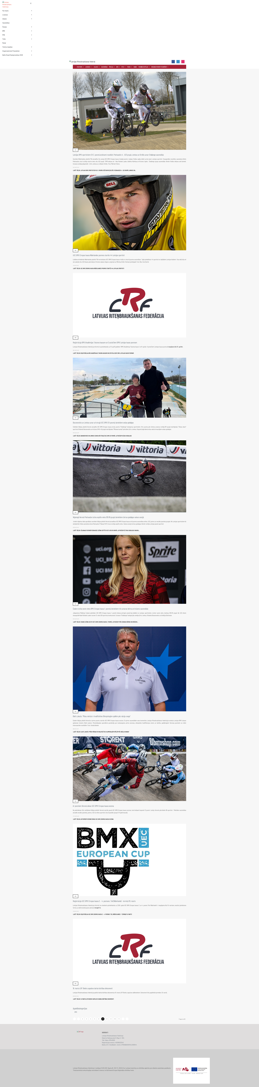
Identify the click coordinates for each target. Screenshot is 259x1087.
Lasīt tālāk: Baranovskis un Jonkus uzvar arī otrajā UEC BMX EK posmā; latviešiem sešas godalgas (102, 436)
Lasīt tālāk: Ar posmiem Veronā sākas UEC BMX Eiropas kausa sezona (93, 819)
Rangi (4, 43)
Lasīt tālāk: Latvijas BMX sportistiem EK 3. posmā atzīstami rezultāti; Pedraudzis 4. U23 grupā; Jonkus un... (104, 170)
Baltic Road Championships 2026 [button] (12, 55)
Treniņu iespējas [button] (7, 47)
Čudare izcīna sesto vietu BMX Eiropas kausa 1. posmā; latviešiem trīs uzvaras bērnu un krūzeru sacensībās (110, 608)
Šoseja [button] (4, 27)
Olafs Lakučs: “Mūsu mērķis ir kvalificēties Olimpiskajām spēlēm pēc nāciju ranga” (101, 716)
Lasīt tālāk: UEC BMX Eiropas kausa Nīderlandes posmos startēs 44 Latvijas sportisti (98, 268)
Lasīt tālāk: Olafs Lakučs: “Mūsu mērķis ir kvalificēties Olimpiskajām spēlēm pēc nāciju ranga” (101, 732)
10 (115, 1019)
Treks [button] (4, 39)
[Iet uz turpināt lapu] (123, 1019)
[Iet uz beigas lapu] (127, 1019)
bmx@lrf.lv (98, 908)
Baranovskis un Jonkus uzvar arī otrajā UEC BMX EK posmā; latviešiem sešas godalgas (103, 422)
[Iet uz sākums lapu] (74, 1019)
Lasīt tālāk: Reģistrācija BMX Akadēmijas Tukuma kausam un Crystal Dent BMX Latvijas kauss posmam (103, 353)
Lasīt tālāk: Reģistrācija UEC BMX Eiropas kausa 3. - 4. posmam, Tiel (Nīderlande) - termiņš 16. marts (102, 914)
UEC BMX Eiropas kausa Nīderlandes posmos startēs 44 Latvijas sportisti (99, 255)
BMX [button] (3, 31)
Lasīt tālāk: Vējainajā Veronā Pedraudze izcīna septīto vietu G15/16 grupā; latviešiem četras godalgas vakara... (106, 530)
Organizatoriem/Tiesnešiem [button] (11, 51)
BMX (75, 150)
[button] (31, 3)
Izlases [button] (4, 19)
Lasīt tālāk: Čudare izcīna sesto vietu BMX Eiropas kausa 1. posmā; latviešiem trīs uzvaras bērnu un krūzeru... (105, 622)
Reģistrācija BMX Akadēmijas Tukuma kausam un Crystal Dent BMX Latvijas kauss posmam (105, 342)
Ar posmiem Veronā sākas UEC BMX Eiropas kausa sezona (93, 806)
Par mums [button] (5, 11)
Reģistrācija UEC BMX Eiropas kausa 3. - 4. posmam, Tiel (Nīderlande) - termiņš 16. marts (104, 901)
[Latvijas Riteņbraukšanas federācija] (17, 4)
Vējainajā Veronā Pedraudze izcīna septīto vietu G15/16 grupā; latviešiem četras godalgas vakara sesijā (108, 517)
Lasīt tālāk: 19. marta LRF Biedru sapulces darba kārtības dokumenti (93, 999)
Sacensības (6, 23)
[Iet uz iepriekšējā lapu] (78, 1019)
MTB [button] (3, 35)
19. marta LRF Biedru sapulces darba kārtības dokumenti (93, 988)
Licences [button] (5, 15)
